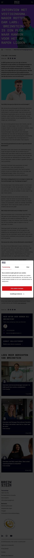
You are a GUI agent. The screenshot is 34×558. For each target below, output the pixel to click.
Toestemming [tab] (6, 267)
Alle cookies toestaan (17, 288)
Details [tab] (17, 267)
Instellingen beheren (16, 293)
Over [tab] (27, 267)
